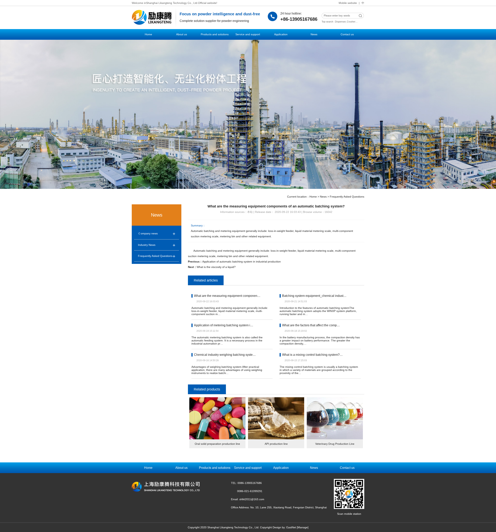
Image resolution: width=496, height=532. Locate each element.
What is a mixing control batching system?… (312, 354)
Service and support (247, 34)
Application (281, 34)
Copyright (266, 527)
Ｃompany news (148, 233)
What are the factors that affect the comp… (311, 325)
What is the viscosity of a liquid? (216, 267)
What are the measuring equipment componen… (227, 295)
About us (181, 34)
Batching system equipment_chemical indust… (314, 295)
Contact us (347, 34)
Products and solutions (215, 34)
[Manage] (302, 527)
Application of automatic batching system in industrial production (241, 261)
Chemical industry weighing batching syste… (225, 354)
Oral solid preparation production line (217, 443)
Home (148, 34)
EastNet (291, 527)
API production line (276, 443)
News (314, 34)
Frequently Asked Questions (347, 196)
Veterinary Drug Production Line (334, 443)
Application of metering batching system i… (223, 325)
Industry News (146, 244)
